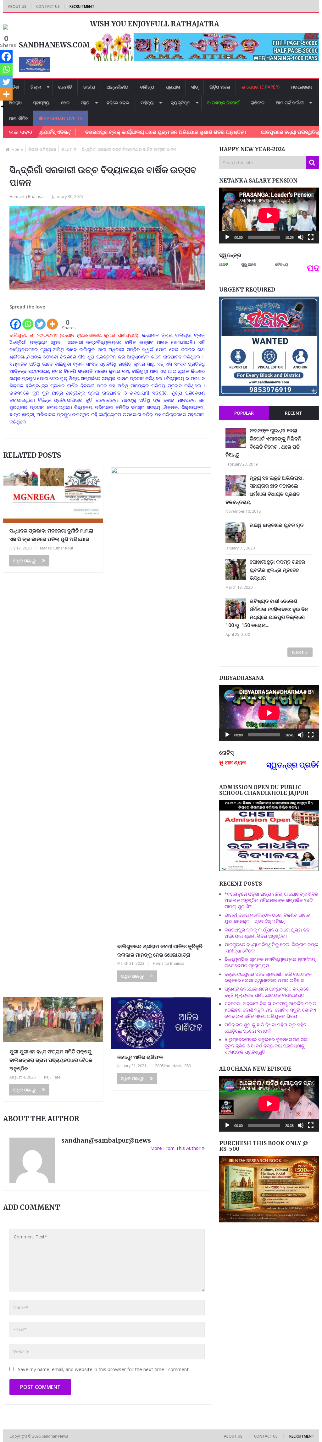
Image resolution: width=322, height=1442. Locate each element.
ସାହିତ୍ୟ (147, 103)
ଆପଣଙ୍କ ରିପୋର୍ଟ (223, 103)
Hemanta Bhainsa (26, 196)
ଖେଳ (65, 103)
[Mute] (300, 237)
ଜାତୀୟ (89, 87)
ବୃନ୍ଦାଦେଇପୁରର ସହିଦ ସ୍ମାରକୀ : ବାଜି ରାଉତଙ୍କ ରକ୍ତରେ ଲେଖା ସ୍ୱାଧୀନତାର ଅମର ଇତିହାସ (268, 977)
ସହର (85, 103)
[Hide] (2, 106)
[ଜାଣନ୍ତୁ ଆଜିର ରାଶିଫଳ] (161, 1023)
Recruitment (81, 6)
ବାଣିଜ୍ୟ (147, 87)
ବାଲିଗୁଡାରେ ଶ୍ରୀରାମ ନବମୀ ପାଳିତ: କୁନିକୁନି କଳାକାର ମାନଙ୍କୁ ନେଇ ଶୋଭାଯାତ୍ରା (160, 950)
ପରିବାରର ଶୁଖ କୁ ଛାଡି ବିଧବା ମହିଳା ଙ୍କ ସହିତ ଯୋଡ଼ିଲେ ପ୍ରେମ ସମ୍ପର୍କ (266, 1027)
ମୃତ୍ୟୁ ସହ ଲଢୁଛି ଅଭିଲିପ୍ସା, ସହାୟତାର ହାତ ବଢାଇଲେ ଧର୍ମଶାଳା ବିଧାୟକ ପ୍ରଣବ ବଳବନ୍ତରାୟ (264, 489)
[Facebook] (15, 320)
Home (17, 149)
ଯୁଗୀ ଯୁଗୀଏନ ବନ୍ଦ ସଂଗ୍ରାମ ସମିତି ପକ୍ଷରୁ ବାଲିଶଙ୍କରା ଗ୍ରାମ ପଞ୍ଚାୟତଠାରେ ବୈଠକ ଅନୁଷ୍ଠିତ (50, 1060)
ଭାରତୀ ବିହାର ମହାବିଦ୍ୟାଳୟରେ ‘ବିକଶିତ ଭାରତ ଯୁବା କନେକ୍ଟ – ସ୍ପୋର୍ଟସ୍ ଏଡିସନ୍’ (267, 918)
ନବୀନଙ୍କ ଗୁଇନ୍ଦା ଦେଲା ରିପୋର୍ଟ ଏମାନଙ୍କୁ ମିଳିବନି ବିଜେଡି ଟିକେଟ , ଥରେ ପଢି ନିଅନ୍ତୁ (263, 442)
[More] (52, 320)
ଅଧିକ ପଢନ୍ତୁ (24, 561)
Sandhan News (55, 1436)
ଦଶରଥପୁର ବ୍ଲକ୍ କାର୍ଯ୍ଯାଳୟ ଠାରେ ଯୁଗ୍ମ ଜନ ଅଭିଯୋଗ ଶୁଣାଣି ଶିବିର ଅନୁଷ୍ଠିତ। (132, 131)
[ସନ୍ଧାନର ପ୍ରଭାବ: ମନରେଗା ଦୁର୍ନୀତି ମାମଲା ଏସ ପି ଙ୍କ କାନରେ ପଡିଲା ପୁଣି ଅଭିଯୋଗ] (53, 495)
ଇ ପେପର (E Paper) (261, 87)
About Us (17, 6)
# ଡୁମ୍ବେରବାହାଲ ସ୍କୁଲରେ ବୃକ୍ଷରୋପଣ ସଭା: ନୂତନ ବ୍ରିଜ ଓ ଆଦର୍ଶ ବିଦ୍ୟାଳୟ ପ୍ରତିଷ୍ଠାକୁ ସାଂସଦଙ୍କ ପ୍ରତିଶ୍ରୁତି (267, 1045)
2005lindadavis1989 (173, 1065)
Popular (244, 413)
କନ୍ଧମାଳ (68, 149)
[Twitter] (40, 320)
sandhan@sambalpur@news (106, 1140)
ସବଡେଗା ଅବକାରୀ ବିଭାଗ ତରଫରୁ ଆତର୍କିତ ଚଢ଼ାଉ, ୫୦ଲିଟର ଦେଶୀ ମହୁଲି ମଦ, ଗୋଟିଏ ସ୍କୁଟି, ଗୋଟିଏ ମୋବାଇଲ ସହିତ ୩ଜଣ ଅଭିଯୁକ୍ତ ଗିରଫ (271, 1009)
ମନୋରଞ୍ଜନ (301, 87)
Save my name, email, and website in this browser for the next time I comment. (104, 1369)
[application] (269, 215)
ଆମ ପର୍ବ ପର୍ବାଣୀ (290, 103)
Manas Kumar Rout (56, 548)
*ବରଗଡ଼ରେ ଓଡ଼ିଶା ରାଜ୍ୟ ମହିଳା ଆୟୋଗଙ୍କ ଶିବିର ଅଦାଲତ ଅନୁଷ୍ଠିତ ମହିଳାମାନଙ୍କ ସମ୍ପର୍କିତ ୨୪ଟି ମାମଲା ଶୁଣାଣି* (271, 900)
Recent (293, 413)
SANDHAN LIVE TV (63, 118)
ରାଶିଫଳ (257, 103)
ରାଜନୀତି (65, 87)
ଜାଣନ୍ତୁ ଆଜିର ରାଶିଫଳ (140, 1057)
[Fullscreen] (311, 237)
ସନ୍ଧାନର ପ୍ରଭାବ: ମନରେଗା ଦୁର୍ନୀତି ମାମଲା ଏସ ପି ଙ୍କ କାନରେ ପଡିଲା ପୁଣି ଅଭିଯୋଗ (51, 534)
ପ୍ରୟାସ (173, 87)
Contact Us (48, 6)
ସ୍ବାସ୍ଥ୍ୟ (41, 103)
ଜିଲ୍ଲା (36, 87)
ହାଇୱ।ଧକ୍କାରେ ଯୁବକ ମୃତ (276, 525)
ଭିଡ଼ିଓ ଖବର (219, 87)
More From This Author (175, 1148)
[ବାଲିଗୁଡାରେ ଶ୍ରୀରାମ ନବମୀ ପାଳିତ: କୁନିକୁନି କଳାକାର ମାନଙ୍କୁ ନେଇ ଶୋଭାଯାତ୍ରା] (161, 702)
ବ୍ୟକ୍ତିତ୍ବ (180, 103)
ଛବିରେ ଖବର (118, 103)
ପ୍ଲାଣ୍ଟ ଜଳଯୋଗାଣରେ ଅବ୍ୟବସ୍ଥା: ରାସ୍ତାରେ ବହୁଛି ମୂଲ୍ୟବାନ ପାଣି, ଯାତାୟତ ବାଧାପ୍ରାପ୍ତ (267, 992)
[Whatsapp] (27, 320)
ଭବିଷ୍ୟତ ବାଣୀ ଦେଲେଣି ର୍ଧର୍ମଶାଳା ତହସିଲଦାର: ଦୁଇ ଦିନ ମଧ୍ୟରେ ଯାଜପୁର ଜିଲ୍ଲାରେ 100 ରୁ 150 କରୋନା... (266, 613)
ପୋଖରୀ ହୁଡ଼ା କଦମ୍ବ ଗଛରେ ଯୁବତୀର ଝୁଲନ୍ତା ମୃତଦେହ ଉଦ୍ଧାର (277, 569)
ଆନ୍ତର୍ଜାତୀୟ (118, 87)
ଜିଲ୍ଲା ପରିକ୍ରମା (42, 149)
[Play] (227, 237)
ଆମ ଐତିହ (18, 118)
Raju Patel (52, 1077)
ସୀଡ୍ (194, 87)
